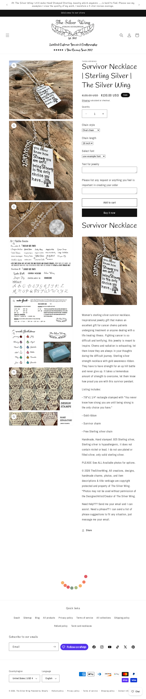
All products (49, 617)
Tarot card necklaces (81, 625)
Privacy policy (66, 617)
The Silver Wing (23, 691)
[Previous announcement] (7, 5)
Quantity (86, 106)
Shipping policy (122, 617)
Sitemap (28, 617)
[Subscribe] (54, 647)
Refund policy (61, 625)
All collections (104, 617)
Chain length (89, 138)
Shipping (86, 100)
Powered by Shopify (39, 691)
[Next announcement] (139, 5)
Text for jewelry (90, 164)
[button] (7, 35)
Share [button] (89, 530)
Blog (37, 617)
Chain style (88, 125)
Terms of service (84, 617)
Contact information (126, 691)
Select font (88, 151)
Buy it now (109, 213)
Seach (17, 617)
